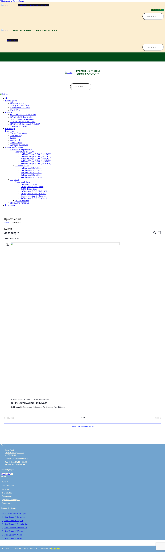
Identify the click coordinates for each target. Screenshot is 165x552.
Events (6, 222)
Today (82, 417)
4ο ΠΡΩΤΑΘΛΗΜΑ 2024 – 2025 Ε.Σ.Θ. (29, 402)
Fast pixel (55, 549)
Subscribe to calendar (81, 426)
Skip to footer (18, 1)
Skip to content (6, 1)
